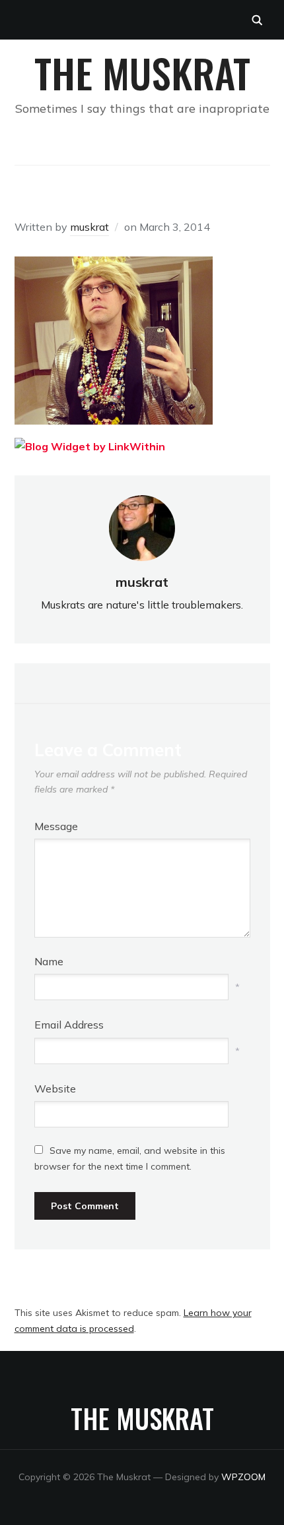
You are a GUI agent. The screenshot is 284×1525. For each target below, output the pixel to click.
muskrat (89, 226)
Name (48, 961)
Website (55, 1088)
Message (56, 826)
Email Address (69, 1024)
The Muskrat (142, 72)
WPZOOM (243, 1477)
